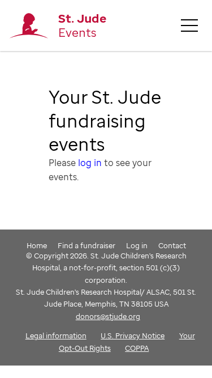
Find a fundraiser (86, 245)
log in (90, 162)
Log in (137, 245)
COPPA (137, 348)
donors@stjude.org (108, 316)
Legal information (55, 335)
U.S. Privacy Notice (133, 335)
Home (37, 245)
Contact (172, 245)
